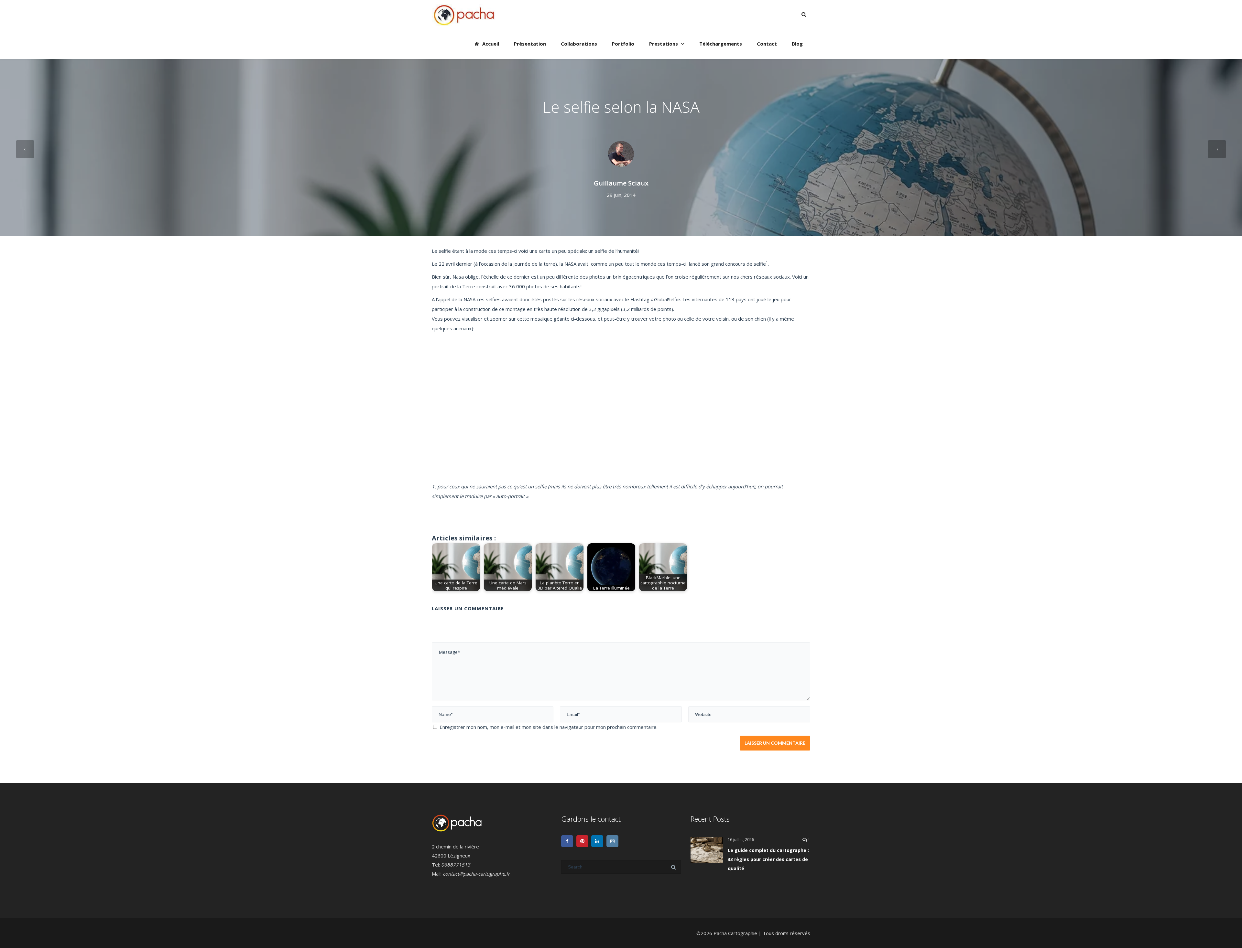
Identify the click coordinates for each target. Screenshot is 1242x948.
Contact (767, 43)
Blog (797, 43)
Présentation (530, 43)
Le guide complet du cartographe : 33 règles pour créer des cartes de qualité (768, 859)
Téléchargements (720, 43)
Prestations (663, 43)
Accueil (490, 43)
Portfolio (623, 43)
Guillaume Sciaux (621, 183)
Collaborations (579, 43)
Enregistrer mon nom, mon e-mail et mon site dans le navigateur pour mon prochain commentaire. (549, 727)
